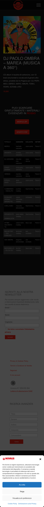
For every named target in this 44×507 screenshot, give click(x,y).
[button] (40, 459)
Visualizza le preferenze (22, 498)
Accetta (22, 485)
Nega (22, 491)
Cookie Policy (12, 503)
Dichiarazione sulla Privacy (27, 503)
